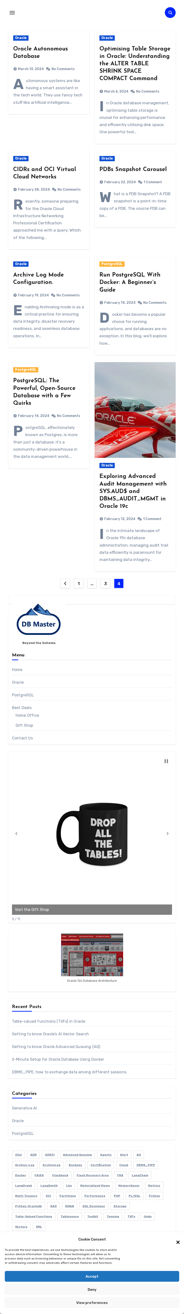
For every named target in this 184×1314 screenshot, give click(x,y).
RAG (53, 1206)
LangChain (140, 1175)
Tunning (113, 1216)
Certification (101, 1165)
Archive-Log (24, 1165)
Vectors (21, 1226)
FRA (120, 1175)
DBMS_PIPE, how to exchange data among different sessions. (69, 1072)
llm (69, 1185)
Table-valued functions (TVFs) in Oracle (49, 1021)
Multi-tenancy (26, 1196)
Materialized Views (95, 1185)
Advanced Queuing (77, 1154)
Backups (75, 1165)
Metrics (154, 1185)
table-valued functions (33, 1216)
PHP (117, 1196)
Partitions (67, 1196)
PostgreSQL (112, 264)
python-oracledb (28, 1206)
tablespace (70, 1216)
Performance (94, 1196)
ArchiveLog (51, 1165)
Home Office (27, 715)
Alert (124, 1154)
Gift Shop (24, 725)
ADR (33, 1154)
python (154, 1196)
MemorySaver (129, 1185)
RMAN (69, 1206)
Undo (148, 1216)
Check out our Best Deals (69, 909)
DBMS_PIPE (146, 1165)
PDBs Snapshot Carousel (133, 169)
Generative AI (24, 1108)
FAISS (39, 1175)
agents (106, 1154)
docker (20, 1175)
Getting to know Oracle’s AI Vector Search (50, 1034)
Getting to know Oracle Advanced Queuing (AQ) (56, 1046)
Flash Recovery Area (93, 1175)
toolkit (92, 1216)
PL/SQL (134, 1196)
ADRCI (50, 1154)
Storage (120, 1206)
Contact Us (22, 738)
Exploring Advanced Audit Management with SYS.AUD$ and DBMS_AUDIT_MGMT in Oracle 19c (133, 491)
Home (17, 669)
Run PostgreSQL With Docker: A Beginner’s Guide (130, 282)
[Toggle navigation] (12, 13)
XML (39, 1226)
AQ (139, 1154)
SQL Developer (93, 1206)
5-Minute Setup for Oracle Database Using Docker (58, 1059)
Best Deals (22, 707)
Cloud (123, 1165)
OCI (48, 1196)
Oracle (21, 38)
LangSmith (49, 1185)
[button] (175, 1239)
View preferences (92, 1303)
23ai (18, 1154)
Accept (92, 1276)
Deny (92, 1289)
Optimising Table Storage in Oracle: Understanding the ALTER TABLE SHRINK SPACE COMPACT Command (134, 64)
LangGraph (23, 1185)
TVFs (131, 1216)
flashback (60, 1175)
